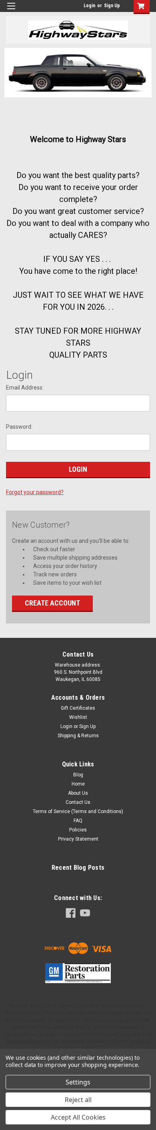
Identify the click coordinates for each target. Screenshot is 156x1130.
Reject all (78, 1099)
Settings (78, 1082)
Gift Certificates (78, 708)
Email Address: (25, 387)
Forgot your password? (35, 492)
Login (89, 5)
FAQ (78, 820)
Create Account (52, 603)
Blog (78, 775)
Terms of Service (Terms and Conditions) (78, 811)
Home (78, 784)
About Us (78, 793)
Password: (19, 427)
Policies (78, 830)
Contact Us (78, 802)
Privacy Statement (78, 839)
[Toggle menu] (11, 11)
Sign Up (112, 5)
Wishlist (78, 717)
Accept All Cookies (78, 1117)
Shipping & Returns (78, 735)
